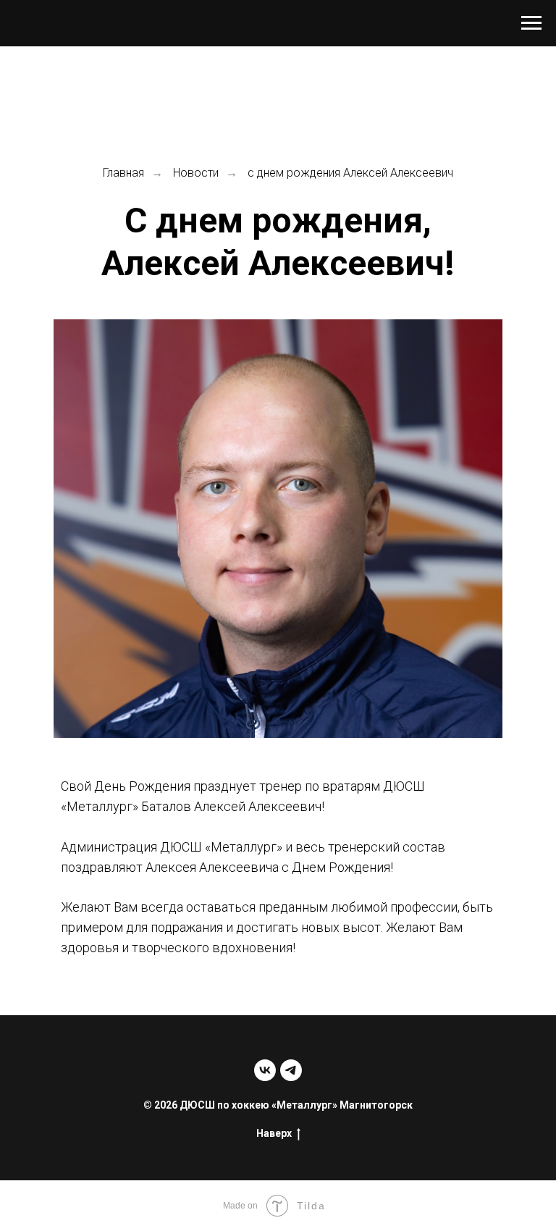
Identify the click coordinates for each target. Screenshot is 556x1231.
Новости (196, 173)
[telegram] (291, 1070)
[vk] (265, 1070)
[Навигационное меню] (531, 23)
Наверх (274, 1133)
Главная (123, 173)
